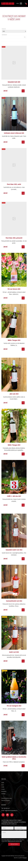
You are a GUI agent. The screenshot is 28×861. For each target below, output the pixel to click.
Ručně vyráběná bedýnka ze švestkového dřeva (14, 758)
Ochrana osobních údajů (6, 798)
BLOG (2, 785)
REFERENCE (3, 791)
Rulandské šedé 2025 (14, 82)
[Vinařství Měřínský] (7, 3)
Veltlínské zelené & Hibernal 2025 (14, 133)
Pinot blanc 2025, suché (14, 184)
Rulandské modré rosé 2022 (14, 550)
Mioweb (25, 858)
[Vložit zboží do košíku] (23, 90)
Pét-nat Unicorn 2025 (14, 289)
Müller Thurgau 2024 (14, 340)
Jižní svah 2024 (14, 394)
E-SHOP (3, 789)
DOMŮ (2, 782)
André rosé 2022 (14, 652)
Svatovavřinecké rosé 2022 (14, 601)
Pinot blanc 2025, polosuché (14, 238)
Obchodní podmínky (5, 800)
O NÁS (2, 787)
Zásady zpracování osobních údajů (15, 841)
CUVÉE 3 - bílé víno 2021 (14, 496)
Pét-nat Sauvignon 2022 (14, 706)
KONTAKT (3, 793)
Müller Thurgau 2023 (14, 445)
